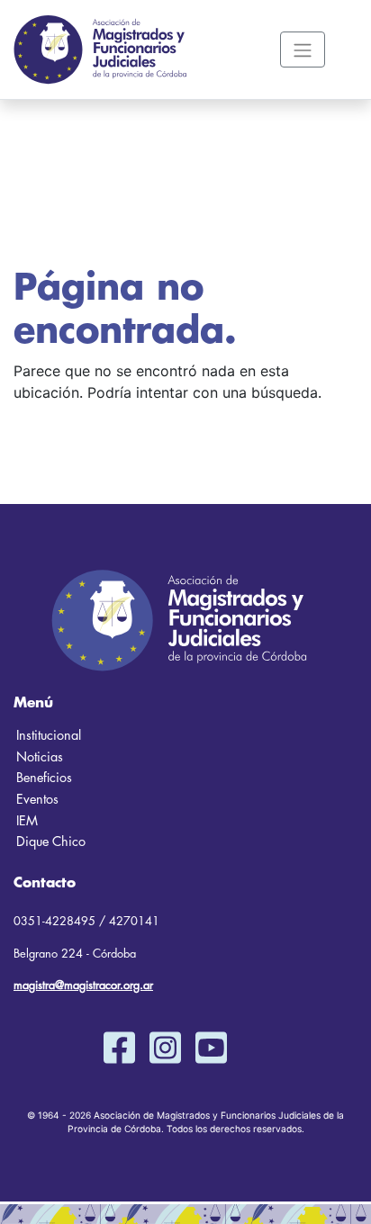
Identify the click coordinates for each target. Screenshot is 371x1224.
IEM (27, 821)
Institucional (48, 735)
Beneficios (44, 778)
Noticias (39, 757)
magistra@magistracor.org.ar (83, 985)
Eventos (37, 799)
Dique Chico (51, 842)
